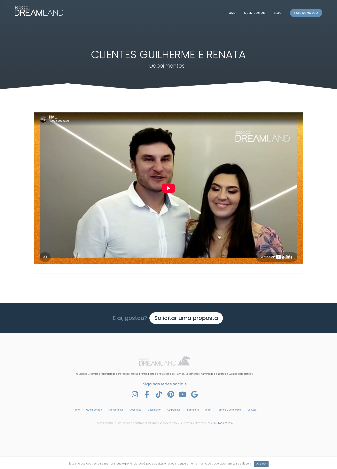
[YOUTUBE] (182, 394)
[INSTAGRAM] (135, 394)
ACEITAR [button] (261, 463)
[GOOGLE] (194, 394)
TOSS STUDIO (225, 423)
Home (76, 409)
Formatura (193, 409)
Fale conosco (306, 13)
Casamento (154, 409)
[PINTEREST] (171, 394)
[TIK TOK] (159, 394)
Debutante (135, 409)
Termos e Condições (229, 409)
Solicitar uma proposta (186, 318)
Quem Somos (254, 13)
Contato (251, 409)
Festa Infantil (115, 409)
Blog (277, 13)
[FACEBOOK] (147, 394)
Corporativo (174, 409)
